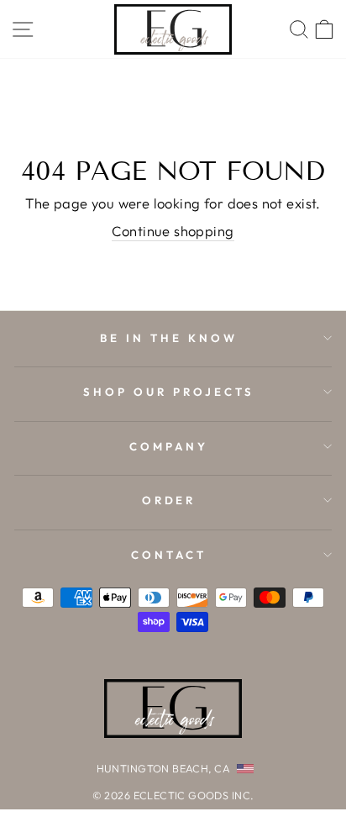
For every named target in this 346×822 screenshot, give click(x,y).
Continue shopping (172, 231)
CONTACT (169, 554)
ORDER (169, 500)
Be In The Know (169, 338)
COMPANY (168, 446)
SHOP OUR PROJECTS (168, 391)
